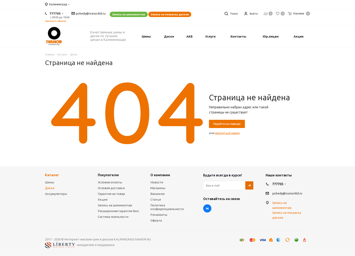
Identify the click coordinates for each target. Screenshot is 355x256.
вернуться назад (227, 133)
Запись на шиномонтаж (128, 14)
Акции (102, 199)
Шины (49, 182)
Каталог (52, 175)
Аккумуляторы (56, 193)
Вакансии (157, 193)
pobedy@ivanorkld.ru (91, 13)
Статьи (155, 199)
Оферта (156, 220)
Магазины (157, 188)
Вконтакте (207, 208)
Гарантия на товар (111, 193)
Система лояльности (113, 216)
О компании (160, 175)
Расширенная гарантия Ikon (118, 211)
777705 (55, 13)
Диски (49, 188)
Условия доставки (111, 188)
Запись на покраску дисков (170, 14)
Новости (156, 182)
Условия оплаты (110, 182)
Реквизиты (158, 214)
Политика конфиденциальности (167, 207)
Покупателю (108, 175)
